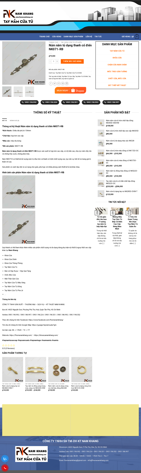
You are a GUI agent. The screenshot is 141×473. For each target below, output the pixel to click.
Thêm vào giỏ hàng (72, 61)
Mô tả (4, 120)
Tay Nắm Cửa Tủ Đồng (13, 286)
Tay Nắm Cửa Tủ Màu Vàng (15, 283)
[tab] (4, 120)
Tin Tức (98, 37)
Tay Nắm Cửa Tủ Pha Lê (14, 290)
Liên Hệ (89, 37)
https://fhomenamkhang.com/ (21, 335)
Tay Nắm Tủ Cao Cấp (68, 76)
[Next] (42, 63)
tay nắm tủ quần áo (68, 78)
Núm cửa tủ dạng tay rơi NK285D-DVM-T (10, 387)
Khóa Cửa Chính (11, 259)
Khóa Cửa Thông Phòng (13, 263)
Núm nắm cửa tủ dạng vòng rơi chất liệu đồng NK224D (58, 387)
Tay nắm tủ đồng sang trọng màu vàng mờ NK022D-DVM (35, 387)
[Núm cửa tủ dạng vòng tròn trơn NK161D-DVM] (81, 369)
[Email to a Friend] (59, 83)
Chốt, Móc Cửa (10, 275)
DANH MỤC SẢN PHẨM (73, 37)
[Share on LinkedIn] (67, 83)
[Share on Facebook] (51, 83)
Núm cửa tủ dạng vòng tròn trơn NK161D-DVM (81, 387)
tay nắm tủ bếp (56, 76)
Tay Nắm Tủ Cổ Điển (81, 76)
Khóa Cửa (8, 255)
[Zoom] (5, 82)
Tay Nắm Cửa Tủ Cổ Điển (71, 42)
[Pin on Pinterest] (63, 83)
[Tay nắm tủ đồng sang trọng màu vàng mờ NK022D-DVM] (35, 369)
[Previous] (6, 63)
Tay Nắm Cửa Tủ (61, 73)
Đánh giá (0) (14, 120)
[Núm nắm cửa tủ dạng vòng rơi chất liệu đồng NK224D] (58, 369)
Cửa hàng (56, 37)
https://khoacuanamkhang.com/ (46, 335)
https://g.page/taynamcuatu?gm (44, 325)
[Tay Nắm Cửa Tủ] (18, 16)
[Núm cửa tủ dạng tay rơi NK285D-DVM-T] (12, 369)
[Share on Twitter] (55, 83)
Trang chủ (53, 42)
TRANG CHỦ (44, 37)
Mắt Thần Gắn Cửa (12, 279)
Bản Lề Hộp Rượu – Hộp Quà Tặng (18, 271)
